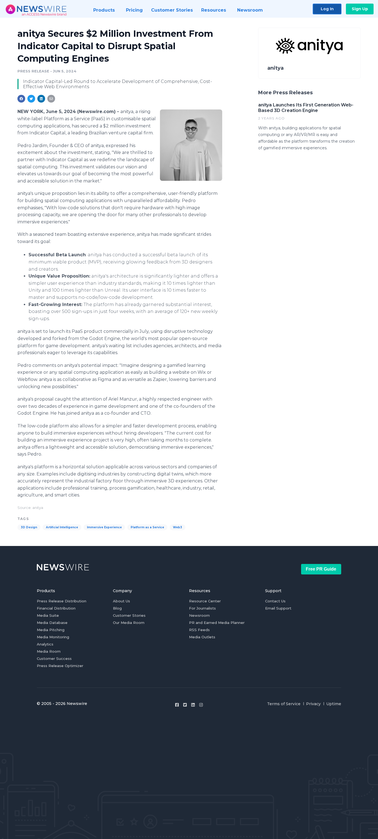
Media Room (49, 651)
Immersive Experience (104, 527)
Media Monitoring (53, 637)
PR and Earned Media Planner (217, 622)
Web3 (177, 527)
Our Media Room (128, 622)
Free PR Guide (321, 569)
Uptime (333, 703)
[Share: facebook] (21, 98)
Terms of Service (284, 703)
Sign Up (360, 8)
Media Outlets (202, 637)
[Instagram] (201, 705)
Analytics (45, 644)
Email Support (278, 608)
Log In (327, 8)
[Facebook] (177, 705)
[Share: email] (51, 98)
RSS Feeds (199, 630)
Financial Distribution (56, 608)
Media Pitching (50, 630)
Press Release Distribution (61, 601)
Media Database (52, 622)
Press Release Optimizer (60, 665)
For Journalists (202, 608)
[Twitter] (185, 705)
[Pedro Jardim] (191, 145)
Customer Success (54, 658)
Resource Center (205, 601)
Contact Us (275, 601)
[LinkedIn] (193, 705)
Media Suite (48, 615)
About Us (121, 601)
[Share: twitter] (31, 98)
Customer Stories (129, 615)
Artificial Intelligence (62, 527)
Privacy (313, 703)
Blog (117, 608)
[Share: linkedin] (41, 98)
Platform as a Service (147, 527)
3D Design (29, 527)
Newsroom (199, 615)
